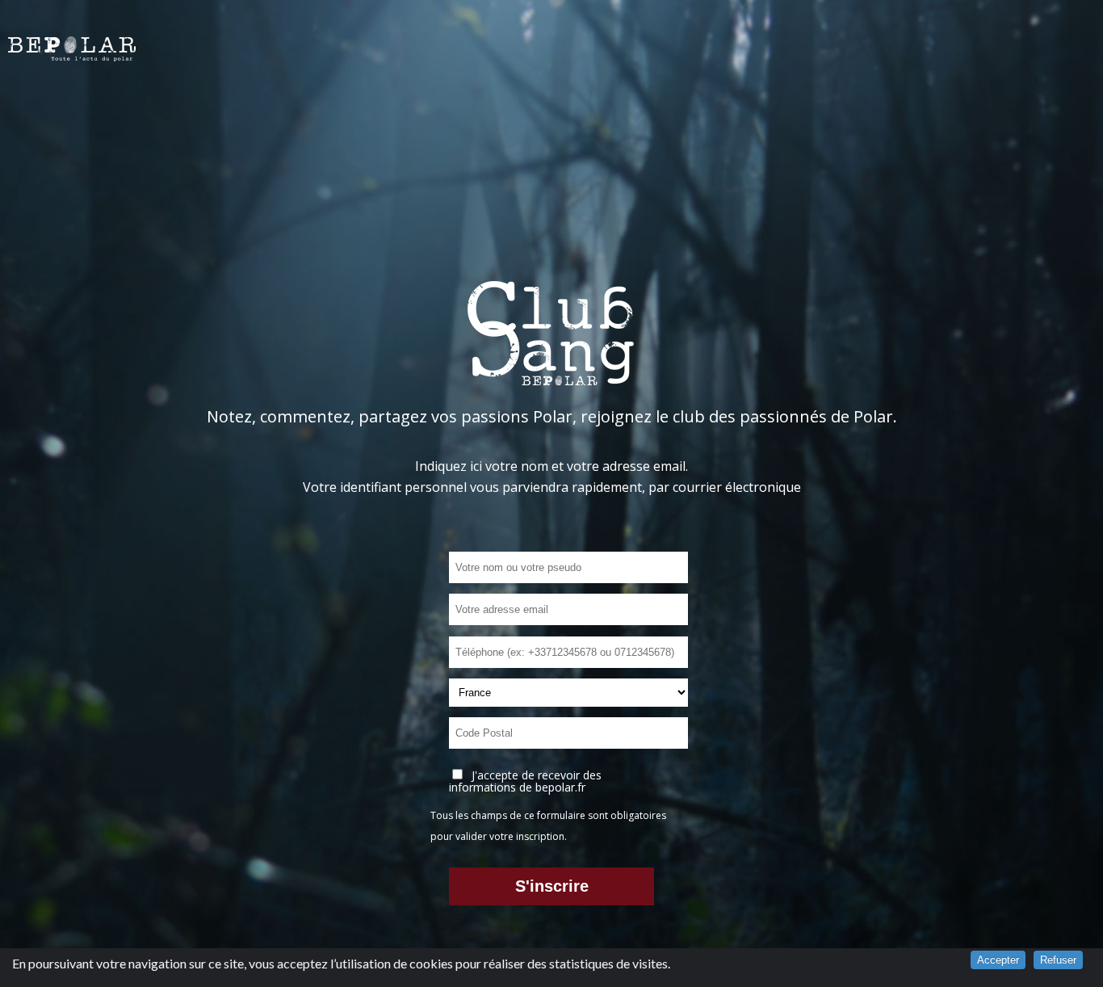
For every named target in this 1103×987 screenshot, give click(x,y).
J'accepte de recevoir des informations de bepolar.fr (525, 781)
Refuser (1058, 960)
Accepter (998, 960)
